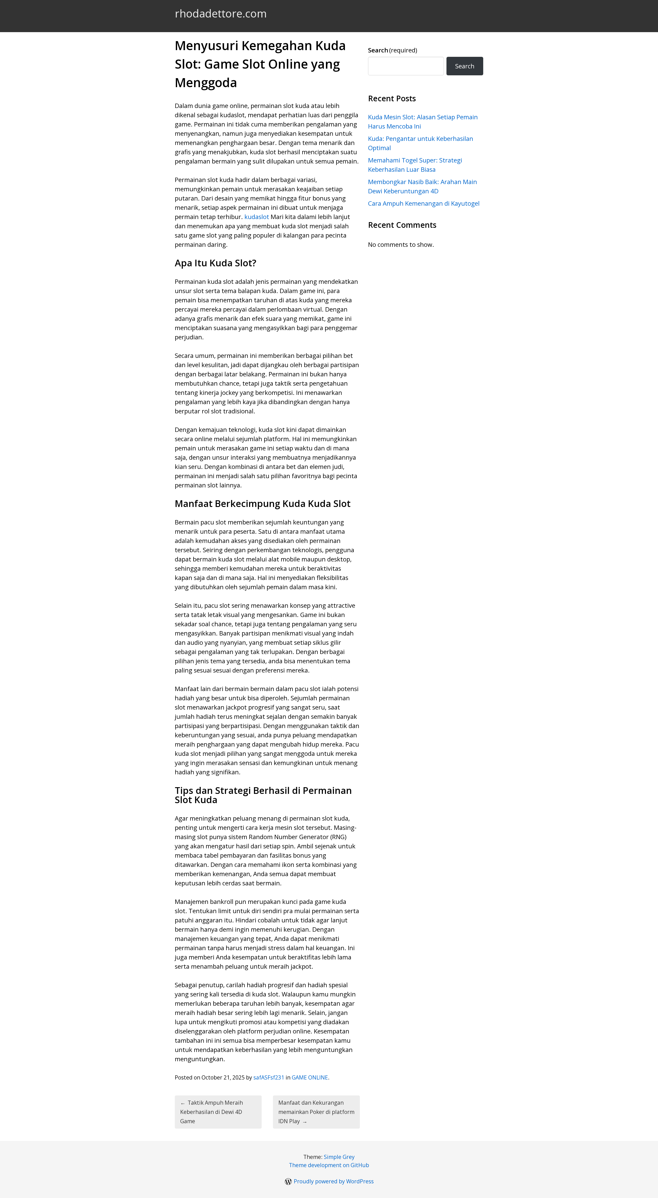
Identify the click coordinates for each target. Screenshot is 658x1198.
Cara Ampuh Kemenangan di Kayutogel (424, 203)
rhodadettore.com (221, 13)
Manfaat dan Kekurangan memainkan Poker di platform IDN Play (316, 1112)
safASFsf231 (268, 1077)
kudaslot (256, 216)
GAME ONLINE (310, 1077)
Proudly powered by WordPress (334, 1181)
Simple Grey (339, 1156)
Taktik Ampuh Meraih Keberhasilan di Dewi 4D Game (211, 1112)
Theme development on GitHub (329, 1165)
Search (392, 50)
